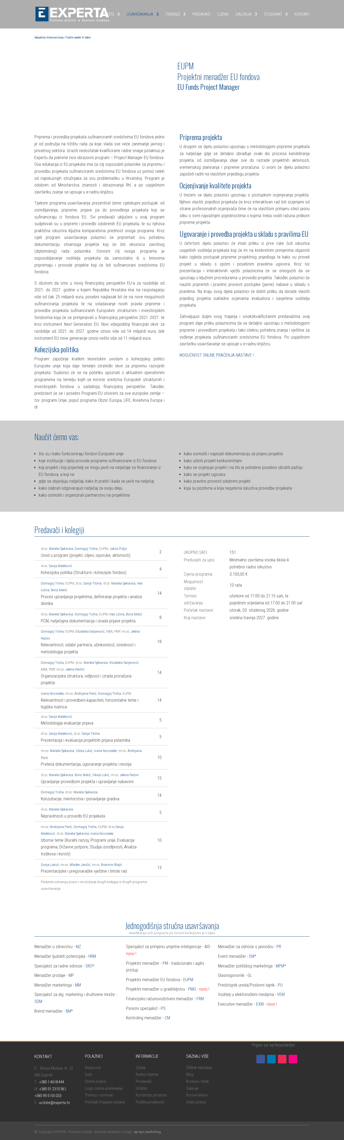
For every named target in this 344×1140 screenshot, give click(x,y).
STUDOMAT (273, 14)
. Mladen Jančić (79, 865)
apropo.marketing (147, 1132)
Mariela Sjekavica (61, 549)
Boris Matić (59, 590)
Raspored (93, 1067)
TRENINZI (173, 14)
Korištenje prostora (151, 1095)
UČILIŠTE (107, 14)
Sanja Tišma (93, 583)
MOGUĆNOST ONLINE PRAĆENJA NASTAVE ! (217, 355)
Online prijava (95, 1081)
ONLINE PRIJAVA (196, 100)
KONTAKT (302, 14)
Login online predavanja (104, 1088)
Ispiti (88, 1074)
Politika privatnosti (150, 1102)
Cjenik (140, 1067)
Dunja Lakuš (50, 865)
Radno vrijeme (147, 1074)
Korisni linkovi (197, 1095)
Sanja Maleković (60, 566)
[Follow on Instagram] (282, 1059)
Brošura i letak (197, 1081)
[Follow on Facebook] (260, 1059)
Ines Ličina (116, 614)
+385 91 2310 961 (52, 1089)
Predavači (144, 1081)
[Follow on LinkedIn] (271, 1059)
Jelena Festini (75, 669)
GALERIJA (244, 14)
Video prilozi (196, 1102)
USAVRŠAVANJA (140, 14)
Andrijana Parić (85, 693)
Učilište (141, 1088)
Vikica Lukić (84, 751)
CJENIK (223, 14)
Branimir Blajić (111, 865)
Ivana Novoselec (52, 693)
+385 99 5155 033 (47, 1095)
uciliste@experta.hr (54, 1102)
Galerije (192, 1088)
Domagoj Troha (86, 549)
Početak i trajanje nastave (105, 1102)
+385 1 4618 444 (51, 1082)
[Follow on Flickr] (293, 1059)
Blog (190, 1074)
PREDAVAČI (201, 14)
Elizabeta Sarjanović (90, 631)
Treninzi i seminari (99, 1095)
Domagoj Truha (52, 663)
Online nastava (199, 1067)
